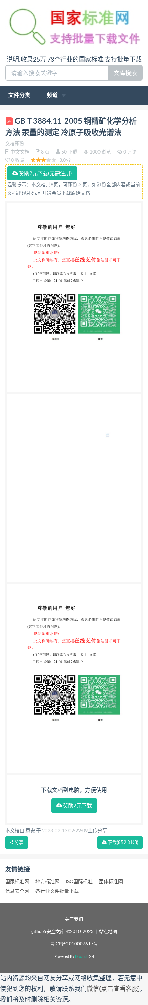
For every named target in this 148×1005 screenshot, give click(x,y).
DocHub (81, 956)
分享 (18, 842)
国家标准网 (17, 881)
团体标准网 (111, 881)
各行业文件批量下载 (57, 891)
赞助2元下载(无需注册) (45, 173)
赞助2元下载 (77, 805)
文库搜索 (125, 73)
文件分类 (19, 95)
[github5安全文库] (74, 26)
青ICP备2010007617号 (74, 943)
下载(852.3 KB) (122, 842)
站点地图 (108, 931)
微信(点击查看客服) (113, 988)
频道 (53, 95)
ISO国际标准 (79, 881)
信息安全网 (17, 891)
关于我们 (74, 919)
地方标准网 (47, 881)
